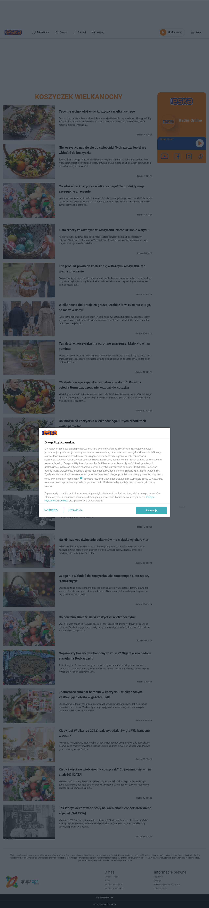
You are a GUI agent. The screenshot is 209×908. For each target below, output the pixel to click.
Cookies (63, 500)
